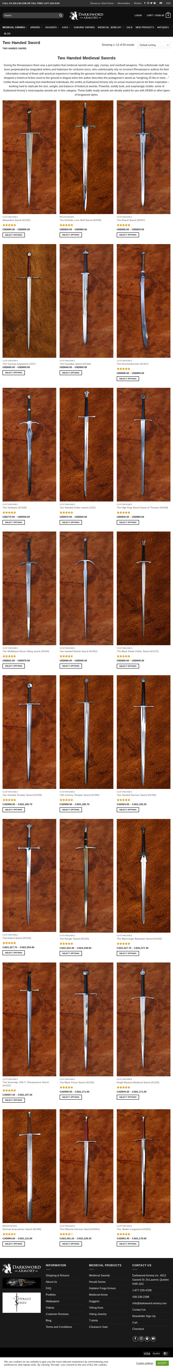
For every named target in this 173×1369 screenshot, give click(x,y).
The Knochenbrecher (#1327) (133, 363)
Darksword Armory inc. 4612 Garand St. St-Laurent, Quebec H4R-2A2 (150, 1279)
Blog (48, 1320)
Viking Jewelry (98, 1314)
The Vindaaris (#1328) (15, 507)
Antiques (163, 27)
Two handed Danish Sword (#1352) (78, 651)
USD (168, 3)
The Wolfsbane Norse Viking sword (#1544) (26, 651)
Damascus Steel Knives (102, 3)
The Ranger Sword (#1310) (74, 938)
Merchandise (124, 3)
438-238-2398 (140, 1296)
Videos (50, 1307)
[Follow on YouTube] (153, 1339)
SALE (130, 27)
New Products (145, 27)
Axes (65, 27)
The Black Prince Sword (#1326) (77, 1082)
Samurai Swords (84, 27)
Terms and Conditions (59, 1326)
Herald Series (97, 1281)
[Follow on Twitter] (151, 3)
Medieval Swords (14, 27)
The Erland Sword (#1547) (131, 220)
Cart (134, 1322)
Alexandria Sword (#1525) (16, 220)
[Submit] (61, 15)
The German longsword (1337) (19, 363)
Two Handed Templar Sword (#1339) (22, 795)
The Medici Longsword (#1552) (134, 1229)
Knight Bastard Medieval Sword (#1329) (138, 1082)
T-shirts (93, 1320)
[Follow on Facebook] (145, 3)
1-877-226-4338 (142, 1290)
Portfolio (51, 1294)
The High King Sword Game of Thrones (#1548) (142, 507)
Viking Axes (96, 1307)
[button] (158, 15)
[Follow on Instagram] (148, 3)
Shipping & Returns (57, 1275)
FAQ (48, 1288)
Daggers (51, 27)
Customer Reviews (57, 1314)
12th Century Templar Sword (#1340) (79, 795)
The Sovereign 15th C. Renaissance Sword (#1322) (26, 1084)
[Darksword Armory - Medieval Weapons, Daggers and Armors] (86, 15)
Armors (35, 27)
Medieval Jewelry (109, 27)
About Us (51, 1281)
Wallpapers (52, 1301)
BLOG (7, 34)
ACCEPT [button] (162, 1363)
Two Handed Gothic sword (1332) (78, 507)
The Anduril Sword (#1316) (17, 938)
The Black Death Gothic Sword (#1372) (138, 651)
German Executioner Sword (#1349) (22, 1229)
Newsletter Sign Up (144, 1316)
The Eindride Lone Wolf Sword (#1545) (80, 220)
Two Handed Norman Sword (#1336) (136, 795)
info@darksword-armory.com (149, 1303)
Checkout (138, 1329)
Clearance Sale (98, 1326)
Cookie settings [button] (144, 1363)
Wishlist (138, 3)
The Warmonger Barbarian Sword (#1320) (139, 938)
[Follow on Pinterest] (155, 3)
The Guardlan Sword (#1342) (75, 363)
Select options (13, 235)
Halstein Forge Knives (102, 1288)
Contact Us (139, 1309)
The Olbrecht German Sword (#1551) (80, 1229)
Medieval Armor (98, 1294)
